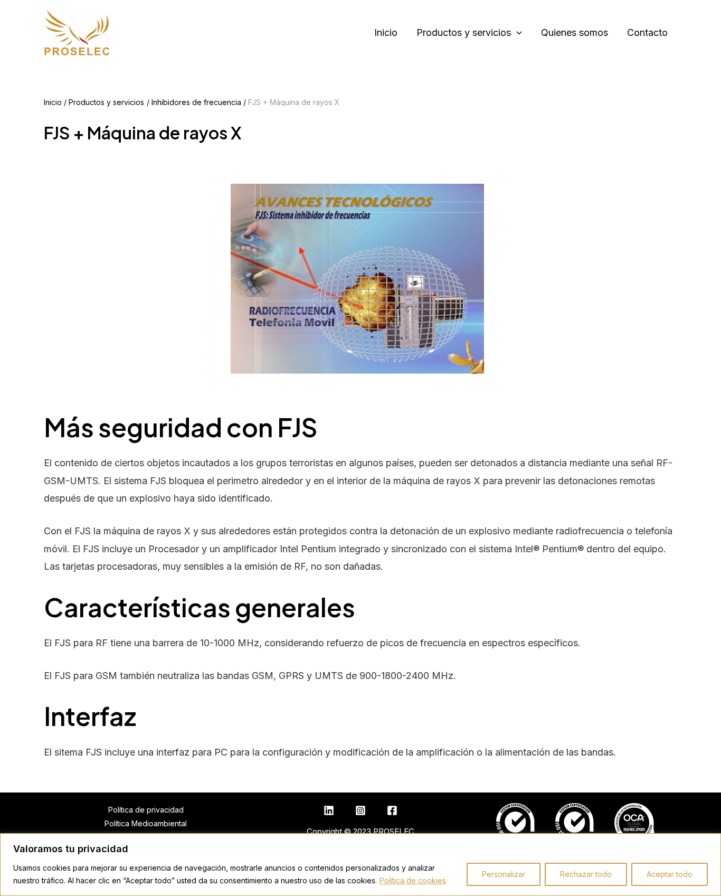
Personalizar (503, 874)
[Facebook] (392, 810)
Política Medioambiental (146, 823)
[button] (516, 33)
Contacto (647, 32)
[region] (360, 864)
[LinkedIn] (329, 810)
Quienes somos (574, 32)
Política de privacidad (146, 809)
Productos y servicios (463, 32)
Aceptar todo (669, 874)
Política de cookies (413, 880)
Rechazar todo (586, 874)
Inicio (385, 32)
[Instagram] (360, 810)
